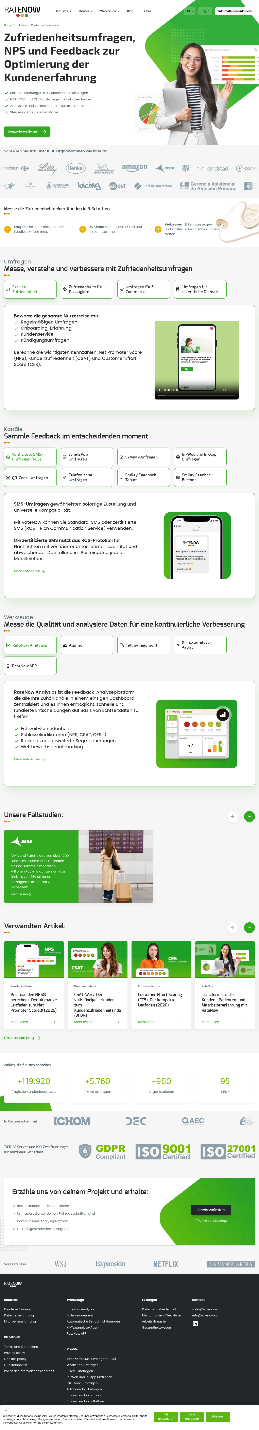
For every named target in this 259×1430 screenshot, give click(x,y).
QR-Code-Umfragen (82, 1383)
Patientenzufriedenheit (159, 1309)
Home (8, 25)
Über (147, 11)
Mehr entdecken (27, 571)
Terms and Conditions (21, 1346)
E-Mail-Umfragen (80, 1371)
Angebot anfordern (211, 1209)
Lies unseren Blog (19, 1038)
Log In (205, 11)
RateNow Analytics (81, 1309)
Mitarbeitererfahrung (20, 1321)
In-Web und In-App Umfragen (89, 1377)
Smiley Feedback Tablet (84, 1395)
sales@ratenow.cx (206, 1309)
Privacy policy (14, 1352)
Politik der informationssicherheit (29, 1371)
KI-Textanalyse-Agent (83, 1327)
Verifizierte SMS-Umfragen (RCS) (91, 1358)
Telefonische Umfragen (84, 1389)
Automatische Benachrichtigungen (93, 1321)
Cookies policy (15, 1358)
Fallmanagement (80, 1315)
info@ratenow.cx (205, 1315)
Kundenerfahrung (17, 1309)
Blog (130, 11)
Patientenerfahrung (19, 1315)
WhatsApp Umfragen (83, 1365)
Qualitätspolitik (15, 1365)
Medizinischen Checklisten (162, 1315)
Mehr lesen (19, 894)
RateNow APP (77, 1333)
